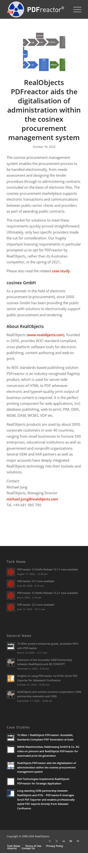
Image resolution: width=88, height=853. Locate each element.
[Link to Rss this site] (49, 841)
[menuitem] (75, 9)
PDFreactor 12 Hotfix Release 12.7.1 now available (47, 569)
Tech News (16, 561)
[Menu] (75, 9)
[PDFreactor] (36, 9)
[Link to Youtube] (70, 841)
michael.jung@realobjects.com (32, 499)
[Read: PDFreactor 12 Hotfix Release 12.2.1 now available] (11, 595)
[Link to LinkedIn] (63, 841)
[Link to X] (56, 841)
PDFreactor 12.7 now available (35, 581)
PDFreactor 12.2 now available (35, 604)
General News (19, 635)
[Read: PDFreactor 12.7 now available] (11, 584)
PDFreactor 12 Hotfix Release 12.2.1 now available (47, 593)
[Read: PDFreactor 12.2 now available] (11, 607)
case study (61, 271)
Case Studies (18, 727)
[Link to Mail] (77, 841)
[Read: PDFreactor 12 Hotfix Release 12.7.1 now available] (11, 572)
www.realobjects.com (45, 334)
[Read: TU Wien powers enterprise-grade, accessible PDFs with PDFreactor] (11, 646)
